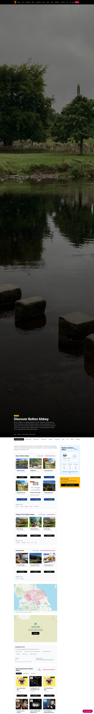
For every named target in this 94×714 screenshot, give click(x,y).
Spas (32, 542)
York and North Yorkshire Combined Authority (32, 651)
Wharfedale (18, 654)
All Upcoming (19, 673)
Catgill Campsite (21, 470)
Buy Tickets (22, 695)
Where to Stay (28, 439)
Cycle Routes (38, 2)
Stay (23, 2)
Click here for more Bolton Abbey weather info (70, 472)
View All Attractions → (51, 514)
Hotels (17, 506)
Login (73, 2)
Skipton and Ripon (33, 654)
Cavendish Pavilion (34, 565)
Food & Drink (27, 2)
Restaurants (22, 578)
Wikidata (22, 661)
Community (57, 439)
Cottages (26, 506)
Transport (51, 439)
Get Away (63, 2)
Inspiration (78, 439)
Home (15, 434)
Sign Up (77, 2)
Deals (52, 2)
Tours (35, 542)
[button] (55, 585)
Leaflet (49, 610)
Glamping (30, 506)
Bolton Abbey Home (19, 439)
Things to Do (36, 439)
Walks (33, 2)
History (72, 439)
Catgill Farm (33, 470)
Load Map (35, 633)
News (44, 2)
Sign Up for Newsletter (70, 485)
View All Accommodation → (50, 455)
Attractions (18, 542)
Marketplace (57, 2)
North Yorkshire (25, 434)
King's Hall (19, 691)
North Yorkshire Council (47, 651)
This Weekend (33, 673)
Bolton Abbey (20, 528)
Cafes (17, 578)
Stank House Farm (21, 492)
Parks (28, 542)
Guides (47, 2)
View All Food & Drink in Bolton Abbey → (47, 550)
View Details (22, 477)
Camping (21, 506)
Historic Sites (24, 542)
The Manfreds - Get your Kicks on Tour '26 (34, 690)
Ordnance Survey (54, 610)
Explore (18, 2)
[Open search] (70, 2)
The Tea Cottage (21, 565)
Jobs (67, 2)
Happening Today (26, 673)
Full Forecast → (76, 449)
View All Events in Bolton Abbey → (48, 669)
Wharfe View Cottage (35, 492)
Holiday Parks (36, 506)
